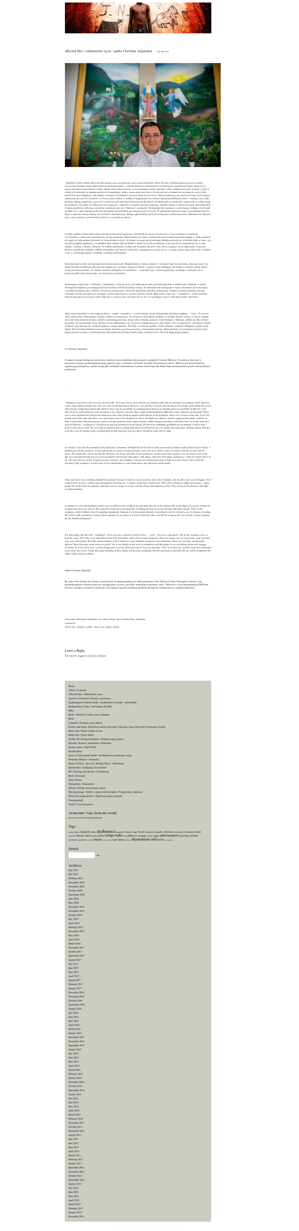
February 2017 (75, 984)
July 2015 (73, 1053)
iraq (124, 835)
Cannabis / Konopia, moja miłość (85, 722)
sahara (109, 840)
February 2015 (75, 1074)
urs (165, 840)
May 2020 (73, 902)
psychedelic (73, 839)
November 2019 (76, 911)
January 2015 (75, 1078)
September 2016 (76, 1004)
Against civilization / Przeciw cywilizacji (89, 698)
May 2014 (73, 1106)
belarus (128, 831)
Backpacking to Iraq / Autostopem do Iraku (90, 706)
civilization (189, 831)
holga (110, 835)
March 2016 (74, 1029)
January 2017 (75, 988)
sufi (154, 839)
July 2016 (73, 1012)
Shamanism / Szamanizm (81, 784)
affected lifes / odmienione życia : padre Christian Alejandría (108, 50)
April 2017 (73, 976)
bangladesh (120, 832)
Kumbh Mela (75, 751)
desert (198, 831)
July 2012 (73, 1188)
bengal (135, 832)
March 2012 (74, 1204)
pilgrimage (184, 835)
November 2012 (76, 1171)
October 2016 (75, 1000)
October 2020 (75, 890)
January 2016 (75, 1033)
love (136, 835)
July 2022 (73, 870)
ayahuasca (81, 627)
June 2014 (73, 1102)
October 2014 (75, 1086)
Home (71, 686)
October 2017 (75, 951)
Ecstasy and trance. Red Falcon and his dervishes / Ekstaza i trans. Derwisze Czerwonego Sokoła (116, 727)
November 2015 (76, 1041)
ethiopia (80, 835)
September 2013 (76, 1131)
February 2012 (75, 1208)
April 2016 (73, 1025)
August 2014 (74, 1094)
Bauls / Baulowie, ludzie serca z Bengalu (89, 714)
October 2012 (75, 1175)
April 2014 (73, 1110)
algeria (77, 832)
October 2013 (75, 1127)
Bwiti (71, 718)
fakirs (88, 835)
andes (93, 831)
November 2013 (76, 1122)
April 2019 (73, 923)
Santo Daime (75, 779)
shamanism (140, 839)
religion (109, 627)
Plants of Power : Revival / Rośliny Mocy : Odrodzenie (124, 619)
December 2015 (76, 1037)
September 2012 (76, 1179)
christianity (179, 832)
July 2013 (73, 1139)
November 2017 (76, 947)
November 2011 (76, 1216)
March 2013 (74, 1155)
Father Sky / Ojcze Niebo (81, 735)
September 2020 (76, 894)
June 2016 (73, 1017)
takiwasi (116, 627)
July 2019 (73, 919)
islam (130, 835)
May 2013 (73, 1147)
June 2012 (73, 1192)
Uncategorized (75, 800)
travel (160, 839)
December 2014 (76, 1082)
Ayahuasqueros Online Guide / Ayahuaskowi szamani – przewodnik (102, 702)
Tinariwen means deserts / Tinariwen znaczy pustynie (95, 796)
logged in (82, 655)
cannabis (159, 831)
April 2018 (73, 939)
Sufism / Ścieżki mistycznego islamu (87, 788)
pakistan (165, 835)
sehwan (128, 840)
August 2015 (74, 1049)
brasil (141, 831)
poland (194, 835)
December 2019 (76, 906)
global (101, 835)
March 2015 (74, 1069)
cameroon (149, 831)
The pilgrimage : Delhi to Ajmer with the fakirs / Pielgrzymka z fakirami (105, 792)
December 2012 (76, 1167)
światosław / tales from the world (147, 1227)
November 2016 (76, 996)
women (169, 840)
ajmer (71, 832)
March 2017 (74, 980)
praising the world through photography (85, 817)
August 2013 (74, 1135)
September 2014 (76, 1090)
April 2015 (73, 1065)
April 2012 (73, 1200)
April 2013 (73, 1151)
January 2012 (75, 1212)
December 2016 (76, 992)
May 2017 (73, 972)
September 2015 (76, 1045)
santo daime (118, 839)
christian (96, 627)
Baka (71, 710)
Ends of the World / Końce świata (85, 731)
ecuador (72, 835)
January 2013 (75, 1163)
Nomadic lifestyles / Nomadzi (83, 759)
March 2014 (74, 1114)
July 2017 (73, 964)
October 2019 (75, 915)
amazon (85, 831)
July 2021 (73, 874)
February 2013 (75, 1159)
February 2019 (75, 927)
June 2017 (73, 968)
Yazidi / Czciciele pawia (80, 804)
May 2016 (73, 1021)
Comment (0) (70, 623)
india (119, 835)
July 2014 (73, 1098)
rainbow (90, 840)
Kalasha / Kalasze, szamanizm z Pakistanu (89, 743)
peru (103, 627)
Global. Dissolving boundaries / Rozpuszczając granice (96, 739)
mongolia (142, 835)
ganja (95, 835)
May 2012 (73, 1196)
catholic (89, 627)
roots (104, 840)
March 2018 (74, 943)
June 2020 (73, 898)
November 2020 (76, 886)
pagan (156, 835)
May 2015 (73, 1061)
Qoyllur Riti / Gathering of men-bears (87, 767)
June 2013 (73, 1143)
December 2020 (76, 882)
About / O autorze (77, 690)
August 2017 (74, 960)
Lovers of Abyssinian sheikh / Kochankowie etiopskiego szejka (100, 755)
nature (150, 835)
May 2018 (73, 935)
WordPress (135, 1224)
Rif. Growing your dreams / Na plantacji (88, 771)
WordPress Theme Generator (173, 1224)
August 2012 (74, 1184)
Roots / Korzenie (76, 775)
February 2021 (75, 878)
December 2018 (76, 931)
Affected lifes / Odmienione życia (89, 619)
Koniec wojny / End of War (82, 747)
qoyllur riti (82, 839)
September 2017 (76, 955)
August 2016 (74, 1008)
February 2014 (75, 1118)
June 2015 (73, 1057)
